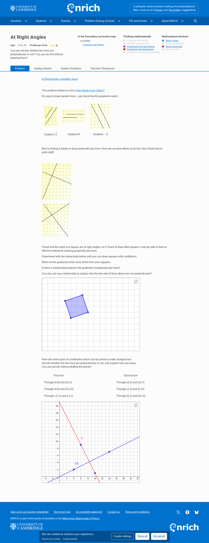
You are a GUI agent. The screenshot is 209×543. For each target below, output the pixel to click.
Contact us (113, 512)
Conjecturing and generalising (141, 46)
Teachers (16, 21)
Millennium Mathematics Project (80, 518)
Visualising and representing (140, 49)
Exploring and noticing (137, 41)
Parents (65, 21)
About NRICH (170, 21)
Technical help (62, 512)
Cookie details (70, 538)
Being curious (172, 41)
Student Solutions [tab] (71, 68)
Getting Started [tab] (42, 68)
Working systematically (138, 44)
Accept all (159, 536)
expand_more (26, 21)
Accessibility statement (89, 512)
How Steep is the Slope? (90, 90)
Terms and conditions (137, 512)
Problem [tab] (20, 68)
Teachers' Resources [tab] (102, 68)
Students (41, 21)
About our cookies (51, 538)
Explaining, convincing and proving (143, 52)
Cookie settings (122, 536)
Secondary (175, 10)
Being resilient (172, 49)
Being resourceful (174, 46)
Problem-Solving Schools (99, 21)
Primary (158, 10)
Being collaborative (175, 44)
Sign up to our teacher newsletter (29, 512)
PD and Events (138, 21)
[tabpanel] (104, 283)
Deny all (142, 536)
